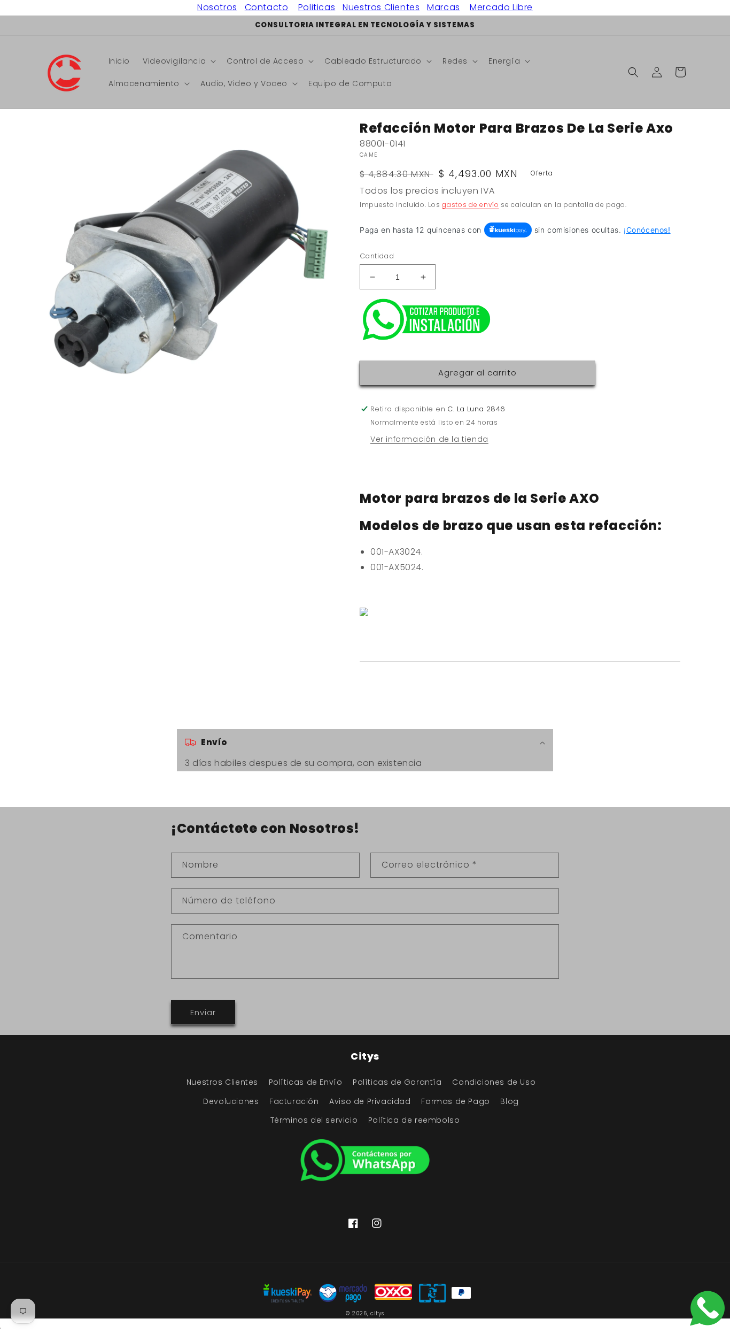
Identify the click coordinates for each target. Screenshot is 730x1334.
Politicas (316, 7)
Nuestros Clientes (381, 7)
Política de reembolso (414, 1120)
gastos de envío (470, 204)
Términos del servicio (314, 1120)
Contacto (267, 7)
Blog (509, 1101)
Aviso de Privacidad (369, 1101)
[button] (178, 61)
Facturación (294, 1101)
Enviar (203, 1012)
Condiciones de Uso (493, 1082)
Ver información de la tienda (429, 439)
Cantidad (377, 256)
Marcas (443, 7)
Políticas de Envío (306, 1082)
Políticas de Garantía (397, 1082)
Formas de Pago (455, 1101)
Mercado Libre (501, 7)
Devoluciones (231, 1101)
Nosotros (217, 7)
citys (377, 1313)
